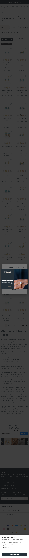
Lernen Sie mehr (5, 547)
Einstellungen (14, 551)
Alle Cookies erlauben (14, 554)
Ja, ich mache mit (7, 280)
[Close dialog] (27, 270)
